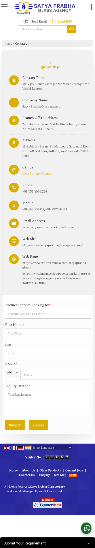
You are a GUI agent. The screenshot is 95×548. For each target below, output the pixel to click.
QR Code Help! (50, 67)
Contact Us (27, 475)
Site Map (60, 475)
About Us (28, 470)
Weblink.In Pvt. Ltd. (51, 491)
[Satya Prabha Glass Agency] (45, 8)
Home (8, 43)
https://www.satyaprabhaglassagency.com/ (52, 245)
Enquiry (44, 475)
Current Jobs (74, 470)
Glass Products (50, 470)
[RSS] (73, 475)
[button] (37, 173)
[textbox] (43, 29)
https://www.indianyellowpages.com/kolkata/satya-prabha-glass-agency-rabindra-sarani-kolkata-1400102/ (56, 278)
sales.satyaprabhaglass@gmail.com (47, 227)
